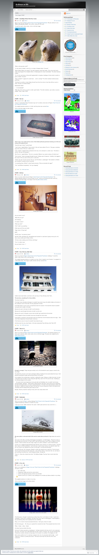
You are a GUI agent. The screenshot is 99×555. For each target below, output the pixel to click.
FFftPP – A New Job (20, 463)
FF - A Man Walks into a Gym (71, 35)
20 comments (58, 399)
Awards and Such (29, 9)
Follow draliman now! (69, 84)
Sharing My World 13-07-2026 (71, 175)
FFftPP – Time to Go (20, 328)
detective (23, 459)
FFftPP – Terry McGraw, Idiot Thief (23, 251)
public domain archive (42, 179)
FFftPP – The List (19, 98)
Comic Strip (67, 59)
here (48, 106)
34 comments (58, 330)
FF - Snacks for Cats (69, 30)
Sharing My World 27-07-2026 (71, 171)
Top (84, 548)
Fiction (18, 95)
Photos (66, 71)
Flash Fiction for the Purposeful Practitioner (43, 177)
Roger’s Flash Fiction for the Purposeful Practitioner (35, 22)
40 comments (58, 20)
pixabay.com (40, 62)
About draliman (68, 58)
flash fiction (27, 95)
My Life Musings (68, 69)
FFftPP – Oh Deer (19, 173)
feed (68, 13)
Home (15, 10)
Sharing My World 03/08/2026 (71, 169)
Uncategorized (68, 75)
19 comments (58, 174)
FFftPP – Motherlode (20, 397)
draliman (25, 20)
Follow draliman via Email (70, 78)
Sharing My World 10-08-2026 (71, 168)
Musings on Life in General (71, 67)
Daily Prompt (68, 61)
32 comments (58, 465)
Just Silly (67, 65)
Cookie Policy (30, 552)
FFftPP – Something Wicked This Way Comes (26, 18)
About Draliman (20, 9)
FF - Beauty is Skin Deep (70, 24)
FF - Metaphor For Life (70, 20)
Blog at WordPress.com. (19, 548)
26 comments (58, 253)
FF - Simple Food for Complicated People (74, 34)
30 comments (58, 100)
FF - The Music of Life (69, 26)
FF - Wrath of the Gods (70, 28)
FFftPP (23, 95)
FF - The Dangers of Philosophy (72, 18)
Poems (66, 73)
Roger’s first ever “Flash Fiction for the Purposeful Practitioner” (41, 467)
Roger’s (25, 255)
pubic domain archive (19, 335)
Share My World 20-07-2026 (71, 173)
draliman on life (22, 4)
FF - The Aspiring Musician (70, 32)
